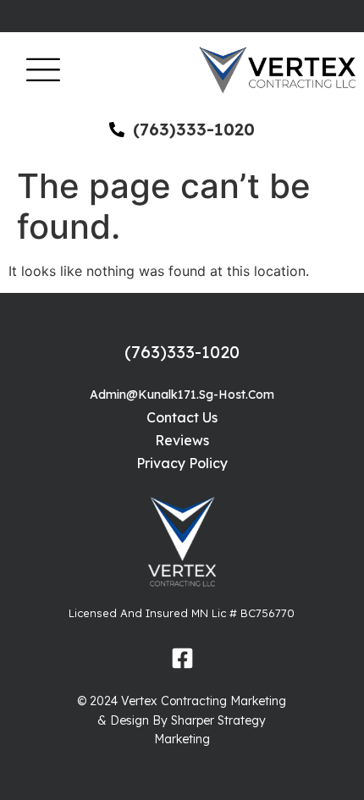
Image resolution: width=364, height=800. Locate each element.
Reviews (182, 440)
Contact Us (182, 417)
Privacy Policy (182, 463)
